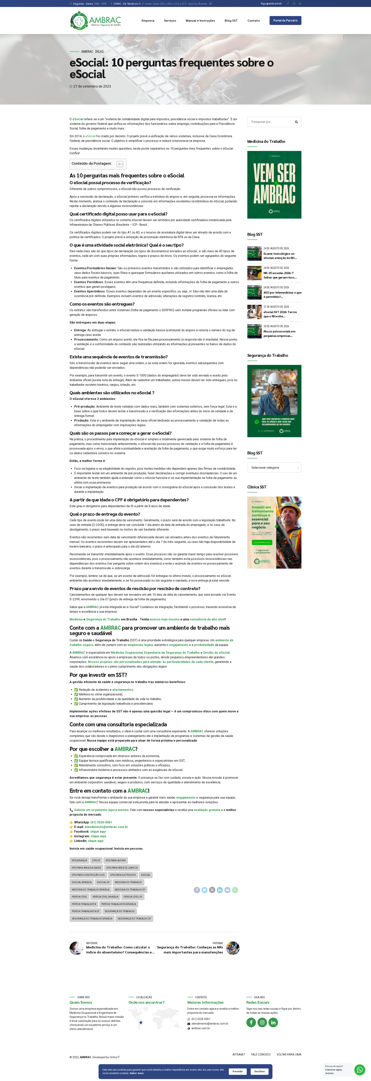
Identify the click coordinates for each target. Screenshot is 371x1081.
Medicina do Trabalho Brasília (90, 889)
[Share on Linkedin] (220, 890)
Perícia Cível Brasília (105, 896)
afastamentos (122, 690)
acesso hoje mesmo (165, 619)
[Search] (296, 122)
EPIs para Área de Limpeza (122, 867)
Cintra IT (115, 1057)
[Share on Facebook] (197, 890)
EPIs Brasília (79, 860)
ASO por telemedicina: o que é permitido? (282, 294)
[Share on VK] (227, 890)
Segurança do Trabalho (103, 619)
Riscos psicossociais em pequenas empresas (279, 333)
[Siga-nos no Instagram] (262, 1022)
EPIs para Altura (116, 860)
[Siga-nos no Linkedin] (273, 1022)
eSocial (77, 119)
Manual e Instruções (200, 20)
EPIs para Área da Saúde (86, 867)
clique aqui (98, 831)
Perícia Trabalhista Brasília (118, 904)
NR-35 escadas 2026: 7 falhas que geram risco (279, 275)
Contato (254, 20)
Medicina (76, 619)
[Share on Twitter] (205, 890)
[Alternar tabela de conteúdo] (118, 164)
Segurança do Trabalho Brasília (92, 918)
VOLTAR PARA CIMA (289, 1054)
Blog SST (231, 20)
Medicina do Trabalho (128, 882)
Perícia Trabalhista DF (85, 911)
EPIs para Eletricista (123, 875)
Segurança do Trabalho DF (134, 918)
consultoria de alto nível (207, 619)
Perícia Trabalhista (84, 904)
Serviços (170, 20)
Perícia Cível (79, 896)
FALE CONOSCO (261, 1054)
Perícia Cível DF (133, 896)
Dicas (99, 51)
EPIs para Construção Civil (88, 875)
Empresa (148, 20)
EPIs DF (96, 860)
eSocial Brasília (82, 882)
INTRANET (239, 1054)
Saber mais (137, 1073)
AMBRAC (87, 51)
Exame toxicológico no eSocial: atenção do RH (279, 255)
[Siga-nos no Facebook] (251, 1022)
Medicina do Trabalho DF (130, 889)
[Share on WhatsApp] (235, 890)
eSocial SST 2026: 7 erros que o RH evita (280, 314)
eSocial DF (103, 882)
